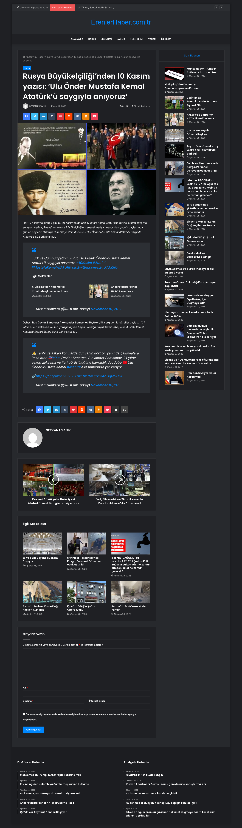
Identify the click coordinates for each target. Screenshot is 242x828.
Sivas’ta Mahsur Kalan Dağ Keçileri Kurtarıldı (40, 608)
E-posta (28, 700)
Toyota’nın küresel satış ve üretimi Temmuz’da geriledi (202, 149)
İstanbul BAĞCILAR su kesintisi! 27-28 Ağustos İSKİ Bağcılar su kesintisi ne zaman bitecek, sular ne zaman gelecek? (130, 564)
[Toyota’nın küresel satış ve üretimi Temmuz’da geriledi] (174, 151)
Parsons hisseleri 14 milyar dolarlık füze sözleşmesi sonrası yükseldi (190, 348)
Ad (25, 687)
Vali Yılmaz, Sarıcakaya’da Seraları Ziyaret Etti (101, 7)
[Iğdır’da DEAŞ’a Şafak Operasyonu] (86, 592)
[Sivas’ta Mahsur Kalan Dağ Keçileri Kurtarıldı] (42, 592)
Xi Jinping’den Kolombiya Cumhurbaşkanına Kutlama (182, 86)
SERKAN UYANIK (37, 106)
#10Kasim (84, 263)
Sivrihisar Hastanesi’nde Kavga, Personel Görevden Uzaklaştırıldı (84, 561)
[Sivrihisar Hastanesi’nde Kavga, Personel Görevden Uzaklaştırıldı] (86, 543)
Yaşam (152, 39)
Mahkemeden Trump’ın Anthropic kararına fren (202, 70)
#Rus (56, 358)
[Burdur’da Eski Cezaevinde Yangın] (130, 592)
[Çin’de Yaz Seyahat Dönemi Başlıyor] (42, 543)
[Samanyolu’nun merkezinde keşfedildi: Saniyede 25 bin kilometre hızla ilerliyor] (174, 330)
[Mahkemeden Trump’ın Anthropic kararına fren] (174, 73)
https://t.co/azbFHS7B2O (56, 376)
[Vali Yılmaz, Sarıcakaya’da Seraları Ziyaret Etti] (174, 102)
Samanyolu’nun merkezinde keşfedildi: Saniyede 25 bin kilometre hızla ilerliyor (201, 331)
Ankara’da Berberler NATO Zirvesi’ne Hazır (200, 116)
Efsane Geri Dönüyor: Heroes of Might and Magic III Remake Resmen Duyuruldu (192, 361)
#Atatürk (99, 263)
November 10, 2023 (106, 309)
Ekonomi (106, 39)
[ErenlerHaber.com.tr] (121, 22)
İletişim (166, 39)
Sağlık (121, 39)
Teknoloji (136, 39)
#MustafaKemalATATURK (51, 267)
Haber (92, 39)
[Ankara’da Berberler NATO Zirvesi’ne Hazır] (98, 291)
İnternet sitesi (97, 700)
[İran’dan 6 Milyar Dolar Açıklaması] (174, 378)
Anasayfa (77, 39)
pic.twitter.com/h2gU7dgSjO (94, 267)
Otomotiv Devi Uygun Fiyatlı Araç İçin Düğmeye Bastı (200, 299)
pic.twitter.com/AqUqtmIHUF (100, 376)
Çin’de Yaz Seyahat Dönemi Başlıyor (40, 559)
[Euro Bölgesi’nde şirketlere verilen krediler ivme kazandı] (174, 209)
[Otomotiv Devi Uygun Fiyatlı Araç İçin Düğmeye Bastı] (174, 300)
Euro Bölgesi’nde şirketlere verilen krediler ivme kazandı (203, 208)
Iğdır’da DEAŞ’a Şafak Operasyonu (81, 608)
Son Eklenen (192, 55)
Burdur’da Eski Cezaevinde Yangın (128, 608)
